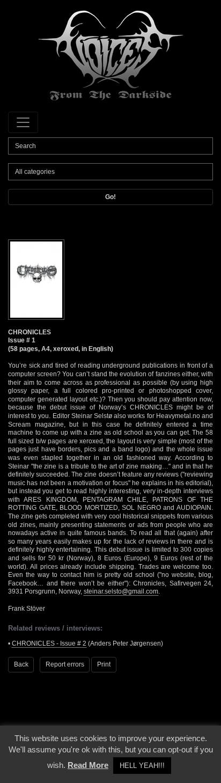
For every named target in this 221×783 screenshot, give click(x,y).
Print (103, 664)
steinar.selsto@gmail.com (121, 591)
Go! (110, 197)
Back (21, 664)
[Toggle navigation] (23, 122)
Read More (88, 765)
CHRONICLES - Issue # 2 (49, 643)
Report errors (65, 664)
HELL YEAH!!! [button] (142, 766)
